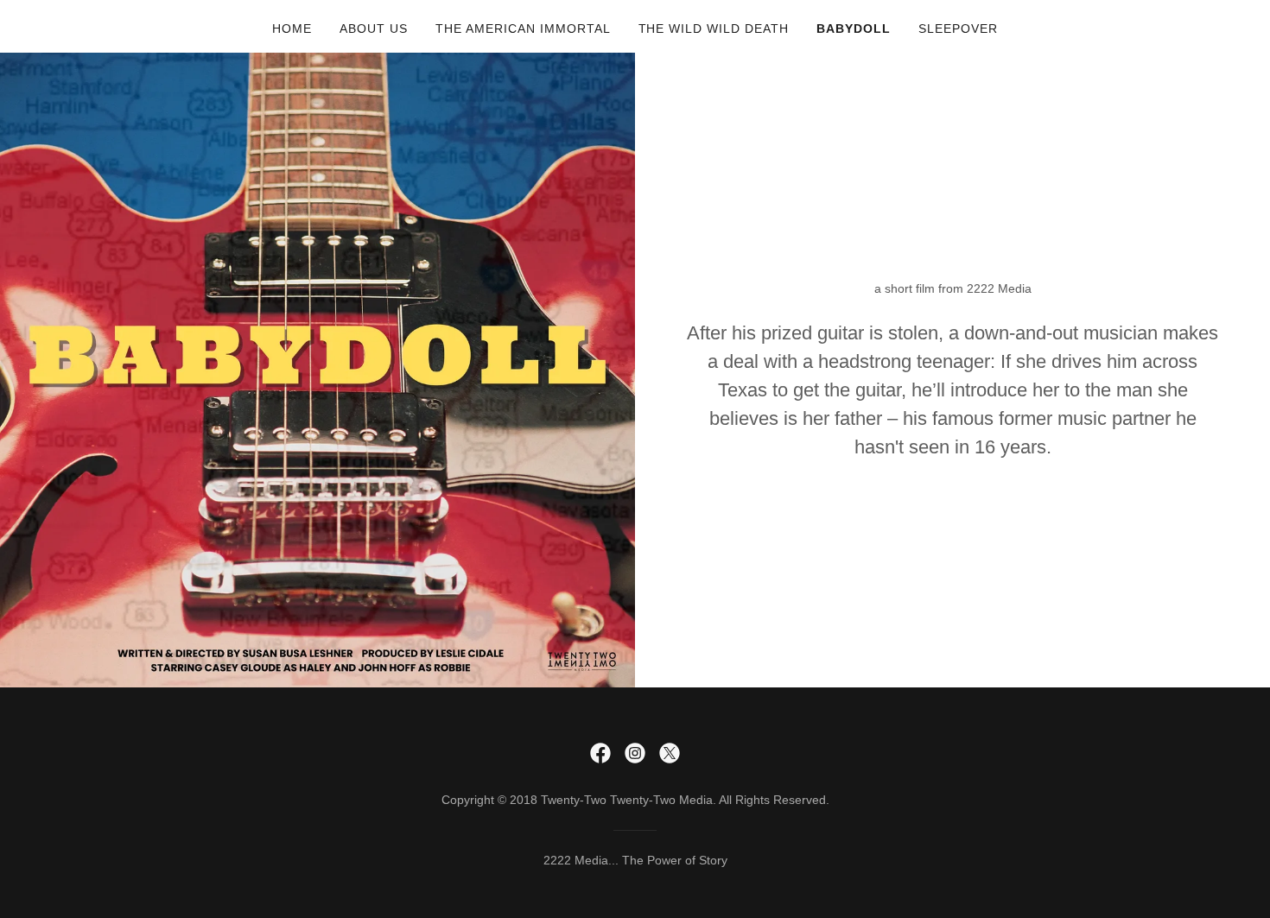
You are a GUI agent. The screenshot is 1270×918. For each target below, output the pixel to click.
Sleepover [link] (958, 28)
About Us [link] (374, 28)
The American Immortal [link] (523, 28)
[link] (600, 753)
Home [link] (292, 28)
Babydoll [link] (853, 28)
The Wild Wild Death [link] (714, 28)
